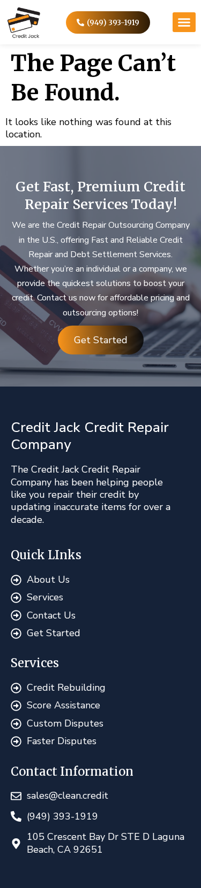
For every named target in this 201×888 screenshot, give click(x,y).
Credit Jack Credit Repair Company (90, 436)
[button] (184, 22)
